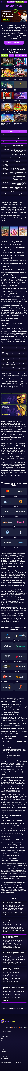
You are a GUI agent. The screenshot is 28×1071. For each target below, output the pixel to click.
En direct (10, 55)
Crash (16, 55)
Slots (23, 55)
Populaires (3, 55)
